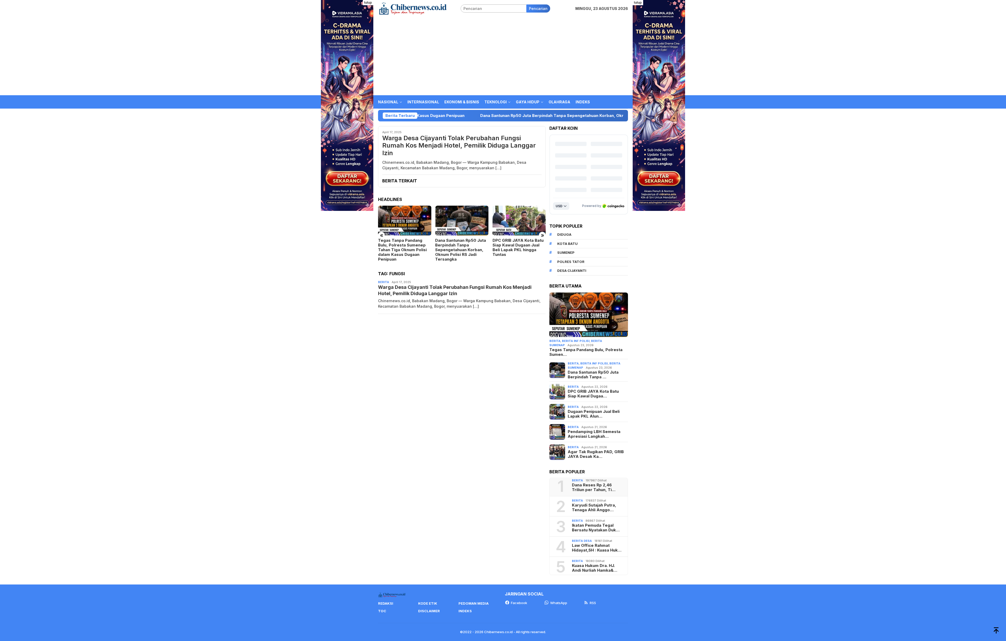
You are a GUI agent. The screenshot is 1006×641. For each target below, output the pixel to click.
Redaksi (385, 603)
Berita (383, 282)
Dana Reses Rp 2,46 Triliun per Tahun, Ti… (593, 487)
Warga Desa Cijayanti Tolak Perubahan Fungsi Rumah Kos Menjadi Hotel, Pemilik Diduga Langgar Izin (459, 145)
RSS (593, 603)
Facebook (519, 603)
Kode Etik (427, 603)
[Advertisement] (503, 56)
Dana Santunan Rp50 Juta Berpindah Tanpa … (593, 374)
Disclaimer (429, 611)
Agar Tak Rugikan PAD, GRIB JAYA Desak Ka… (596, 454)
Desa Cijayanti (571, 270)
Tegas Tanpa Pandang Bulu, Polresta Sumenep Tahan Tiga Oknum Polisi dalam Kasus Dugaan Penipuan (402, 250)
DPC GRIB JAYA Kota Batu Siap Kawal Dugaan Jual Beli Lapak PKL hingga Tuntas (518, 247)
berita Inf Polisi (575, 341)
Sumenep (566, 252)
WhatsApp (558, 603)
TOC (382, 611)
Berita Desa (582, 541)
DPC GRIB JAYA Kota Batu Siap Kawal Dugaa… (593, 393)
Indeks (465, 611)
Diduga (564, 234)
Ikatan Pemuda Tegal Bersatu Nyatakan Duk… (596, 527)
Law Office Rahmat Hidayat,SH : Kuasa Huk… (596, 548)
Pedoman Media (473, 603)
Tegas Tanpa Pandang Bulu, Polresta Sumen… (585, 352)
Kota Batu (567, 243)
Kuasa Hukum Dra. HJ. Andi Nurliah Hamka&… (594, 568)
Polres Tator (570, 262)
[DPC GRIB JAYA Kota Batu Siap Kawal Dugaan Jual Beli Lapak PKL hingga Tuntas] (519, 220)
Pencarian (538, 8)
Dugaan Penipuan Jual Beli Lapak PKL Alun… (594, 414)
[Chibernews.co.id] (413, 8)
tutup (368, 2)
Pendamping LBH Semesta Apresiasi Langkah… (594, 434)
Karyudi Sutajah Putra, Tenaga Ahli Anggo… (594, 507)
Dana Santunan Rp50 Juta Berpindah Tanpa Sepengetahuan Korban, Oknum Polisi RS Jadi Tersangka (489, 115)
